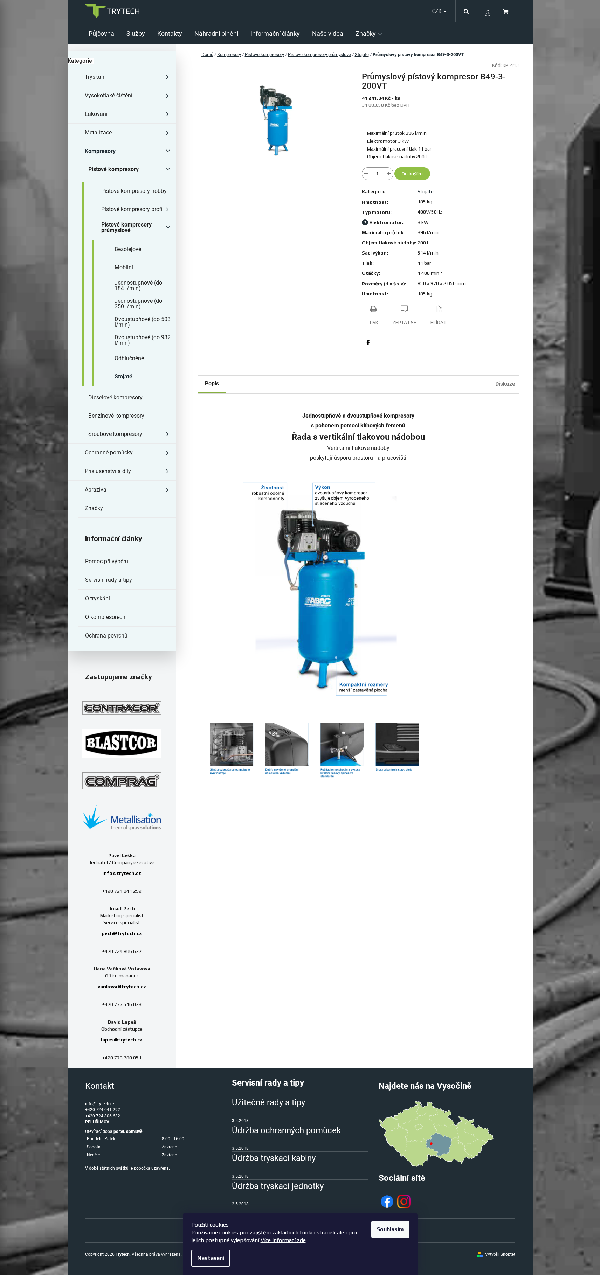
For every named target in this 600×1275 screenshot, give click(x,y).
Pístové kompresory (113, 169)
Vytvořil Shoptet (500, 1254)
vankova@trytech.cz (122, 986)
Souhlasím (390, 1229)
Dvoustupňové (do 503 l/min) (143, 322)
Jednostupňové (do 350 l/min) (138, 304)
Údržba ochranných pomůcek (286, 1130)
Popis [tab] (212, 383)
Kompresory (100, 151)
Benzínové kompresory (116, 415)
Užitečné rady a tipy (268, 1102)
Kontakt (99, 1086)
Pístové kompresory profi (132, 209)
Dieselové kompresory (115, 397)
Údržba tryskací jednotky (278, 1186)
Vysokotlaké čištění (108, 95)
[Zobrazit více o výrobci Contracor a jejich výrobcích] (122, 708)
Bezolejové (128, 249)
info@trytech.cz (121, 873)
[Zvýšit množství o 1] (389, 174)
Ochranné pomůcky (109, 452)
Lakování (96, 114)
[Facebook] (368, 342)
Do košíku (412, 173)
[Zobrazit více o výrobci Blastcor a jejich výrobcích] (122, 743)
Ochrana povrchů (106, 635)
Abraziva (95, 489)
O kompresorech (105, 617)
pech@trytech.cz (122, 933)
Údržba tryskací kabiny (274, 1158)
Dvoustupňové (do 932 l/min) (143, 340)
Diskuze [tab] (505, 384)
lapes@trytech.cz (122, 1040)
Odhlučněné (129, 358)
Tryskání (95, 77)
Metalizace (98, 132)
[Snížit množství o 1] (366, 174)
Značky (94, 508)
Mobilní (124, 267)
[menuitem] (104, 33)
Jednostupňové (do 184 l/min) (138, 285)
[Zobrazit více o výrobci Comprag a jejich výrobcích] (122, 780)
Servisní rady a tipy (108, 580)
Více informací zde (283, 1240)
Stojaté (123, 376)
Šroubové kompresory (115, 434)
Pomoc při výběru (106, 561)
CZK (437, 11)
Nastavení (210, 1258)
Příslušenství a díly (108, 471)
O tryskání (97, 598)
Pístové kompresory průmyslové (126, 227)
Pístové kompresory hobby (134, 191)
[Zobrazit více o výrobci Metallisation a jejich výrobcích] (122, 817)
